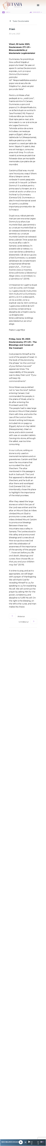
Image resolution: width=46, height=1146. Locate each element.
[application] (36, 1142)
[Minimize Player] (25, 1142)
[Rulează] (29, 1142)
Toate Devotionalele (20, 21)
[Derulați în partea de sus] (42, 1140)
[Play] (20, 1142)
